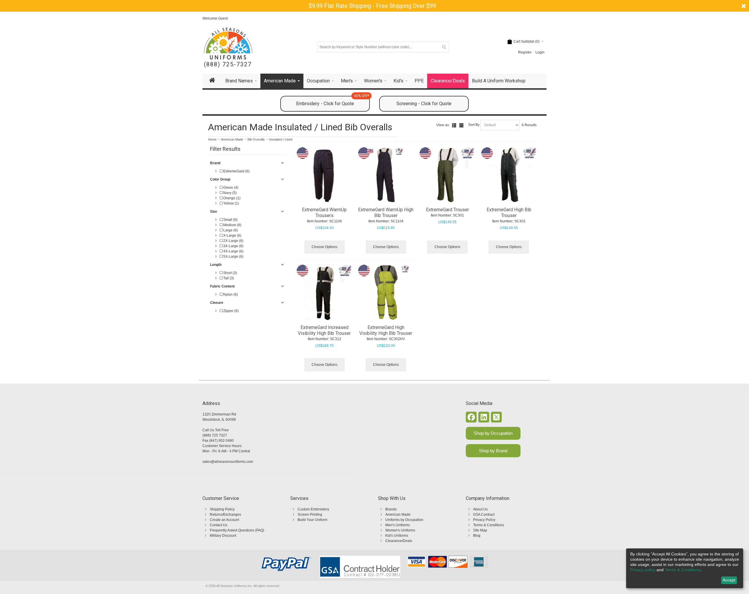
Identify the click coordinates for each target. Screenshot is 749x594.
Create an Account (224, 520)
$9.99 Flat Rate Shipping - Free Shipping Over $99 (372, 5)
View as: (443, 125)
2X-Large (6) (232, 241)
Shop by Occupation (493, 433)
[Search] (444, 47)
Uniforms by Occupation (404, 520)
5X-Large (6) (232, 256)
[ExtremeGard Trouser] (447, 175)
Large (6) (230, 230)
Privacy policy (642, 569)
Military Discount (223, 536)
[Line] (461, 125)
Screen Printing (310, 514)
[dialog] (684, 568)
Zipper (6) (230, 311)
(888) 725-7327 (228, 64)
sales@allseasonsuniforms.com (227, 462)
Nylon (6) (230, 294)
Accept (729, 580)
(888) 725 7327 (214, 435)
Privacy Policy (484, 520)
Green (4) (230, 188)
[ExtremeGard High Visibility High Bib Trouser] (386, 292)
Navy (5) (229, 193)
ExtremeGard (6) (236, 171)
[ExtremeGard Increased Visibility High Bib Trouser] (324, 292)
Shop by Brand (493, 450)
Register (525, 52)
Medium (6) (231, 225)
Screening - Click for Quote (423, 103)
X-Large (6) (231, 235)
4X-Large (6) (232, 251)
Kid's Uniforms (396, 536)
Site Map (480, 530)
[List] (454, 125)
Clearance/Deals (398, 541)
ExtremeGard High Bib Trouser (509, 212)
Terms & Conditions (488, 525)
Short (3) (229, 273)
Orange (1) (231, 198)
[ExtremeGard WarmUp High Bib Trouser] (386, 175)
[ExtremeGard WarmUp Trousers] (324, 175)
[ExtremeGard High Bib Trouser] (509, 175)
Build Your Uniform (312, 520)
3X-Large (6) (232, 246)
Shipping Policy (222, 509)
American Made (397, 514)
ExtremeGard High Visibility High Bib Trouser (385, 330)
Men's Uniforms (397, 525)
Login (539, 52)
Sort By (474, 125)
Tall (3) (228, 278)
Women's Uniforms (400, 530)
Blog (476, 536)
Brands (391, 509)
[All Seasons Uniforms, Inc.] (228, 43)
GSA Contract (483, 514)
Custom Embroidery (313, 509)
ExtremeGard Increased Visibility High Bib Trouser (324, 330)
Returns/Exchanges (225, 514)
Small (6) (230, 220)
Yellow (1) (230, 203)
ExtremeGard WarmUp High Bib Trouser (385, 212)
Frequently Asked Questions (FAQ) (237, 530)
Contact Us (218, 525)
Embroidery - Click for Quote (332, 101)
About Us (480, 509)
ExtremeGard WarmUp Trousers (324, 212)
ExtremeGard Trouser (447, 209)
